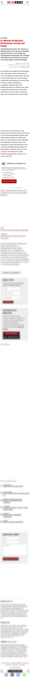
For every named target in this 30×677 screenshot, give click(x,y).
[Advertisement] (15, 20)
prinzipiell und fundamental (9, 151)
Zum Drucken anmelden (24, 67)
